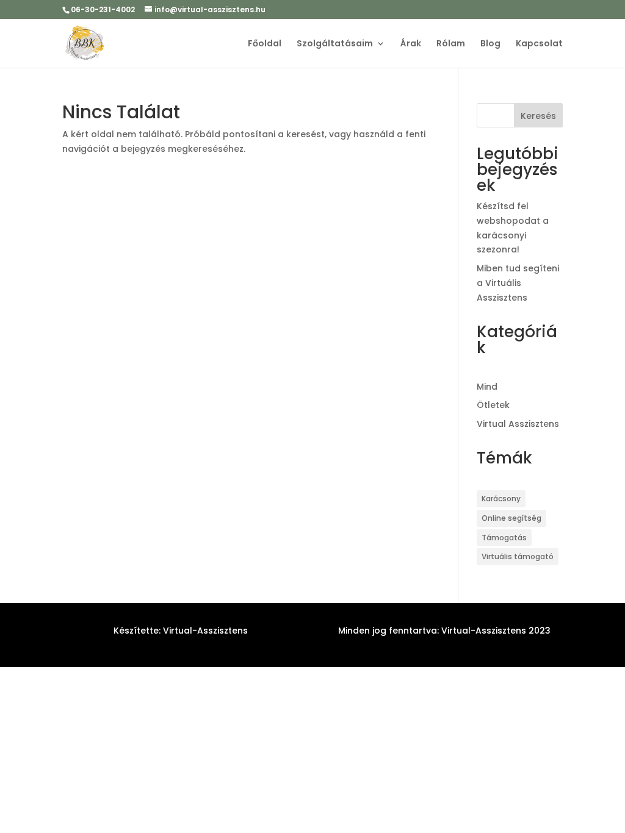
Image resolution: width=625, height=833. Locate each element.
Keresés (538, 116)
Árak (410, 44)
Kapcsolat (539, 44)
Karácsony (501, 498)
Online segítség (511, 518)
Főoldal (264, 44)
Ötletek (493, 405)
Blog (490, 44)
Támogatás (504, 537)
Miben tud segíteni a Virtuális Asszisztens (518, 283)
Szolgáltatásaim (335, 44)
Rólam (450, 44)
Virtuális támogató (518, 556)
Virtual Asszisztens (518, 424)
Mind (487, 387)
